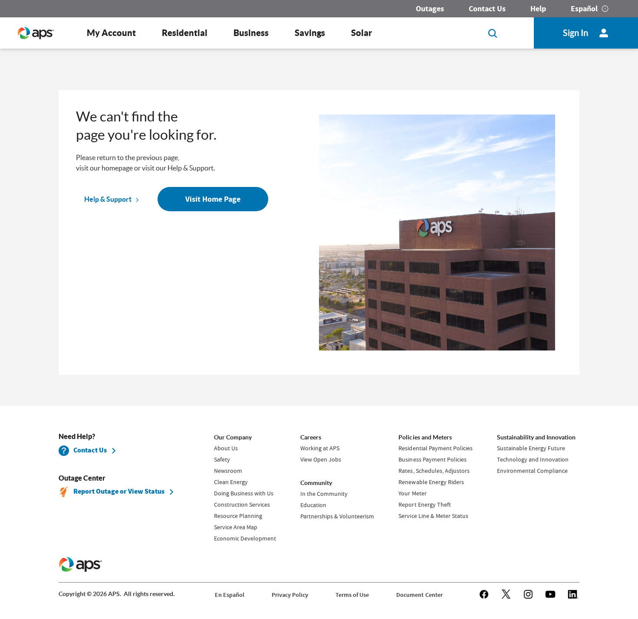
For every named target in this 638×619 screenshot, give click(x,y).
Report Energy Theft (424, 504)
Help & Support (108, 199)
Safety (222, 459)
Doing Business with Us (243, 493)
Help (538, 8)
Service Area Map (235, 527)
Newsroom (228, 471)
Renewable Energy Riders (431, 482)
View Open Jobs (320, 459)
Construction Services (242, 504)
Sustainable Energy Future (531, 448)
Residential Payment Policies (435, 448)
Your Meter (412, 493)
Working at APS (319, 448)
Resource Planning (238, 516)
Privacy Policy (290, 595)
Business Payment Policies (432, 459)
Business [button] (251, 33)
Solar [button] (361, 33)
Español (584, 8)
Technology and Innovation (533, 459)
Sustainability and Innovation (536, 437)
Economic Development (245, 538)
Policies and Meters (424, 437)
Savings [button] (310, 33)
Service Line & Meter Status (433, 516)
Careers (310, 437)
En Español (229, 595)
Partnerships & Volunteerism (337, 516)
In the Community (324, 494)
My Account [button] (111, 33)
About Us (226, 448)
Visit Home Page (212, 199)
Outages (430, 8)
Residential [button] (184, 33)
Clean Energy (231, 482)
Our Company (233, 437)
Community (316, 482)
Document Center (419, 595)
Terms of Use (352, 595)
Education (313, 505)
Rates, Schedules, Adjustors (433, 471)
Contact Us (487, 8)
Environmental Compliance (532, 471)
